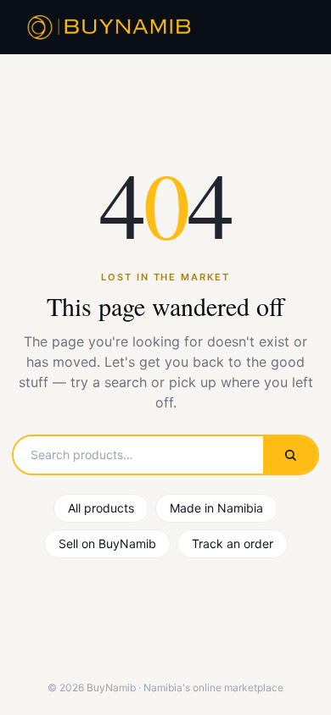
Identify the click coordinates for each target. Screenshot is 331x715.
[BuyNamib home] (107, 27)
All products (101, 508)
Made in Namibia (216, 508)
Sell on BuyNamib (107, 543)
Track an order (232, 543)
